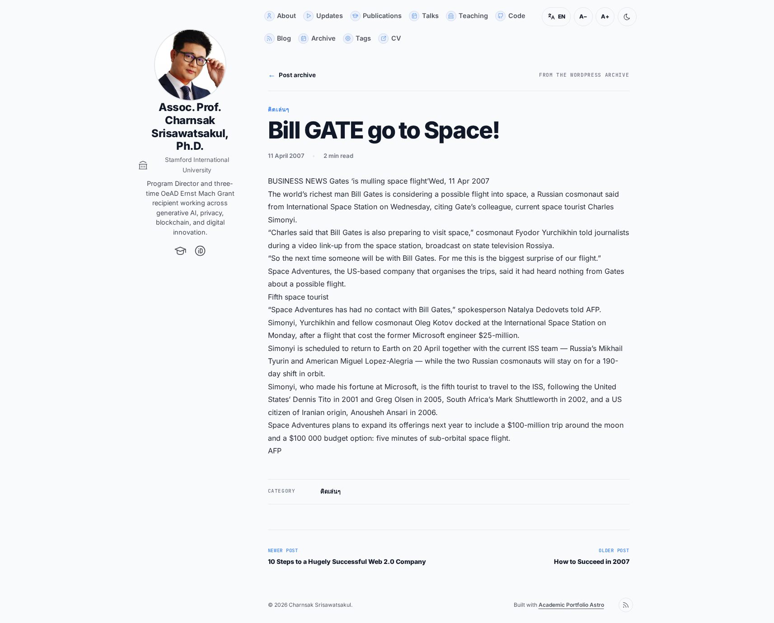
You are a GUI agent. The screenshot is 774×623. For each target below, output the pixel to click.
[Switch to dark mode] (627, 16)
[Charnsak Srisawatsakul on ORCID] (200, 251)
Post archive (292, 74)
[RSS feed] (626, 605)
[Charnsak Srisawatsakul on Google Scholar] (180, 251)
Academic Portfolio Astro (571, 604)
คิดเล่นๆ (330, 491)
